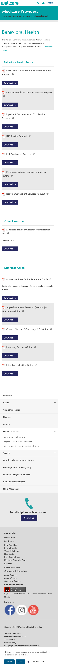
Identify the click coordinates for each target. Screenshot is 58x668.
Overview (7, 395)
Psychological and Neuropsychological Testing (24, 173)
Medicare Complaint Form (15, 560)
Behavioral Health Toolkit (15, 437)
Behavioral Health (40, 16)
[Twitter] (22, 610)
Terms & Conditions (12, 633)
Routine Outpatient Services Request (26, 193)
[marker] (38, 3)
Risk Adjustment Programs (14, 481)
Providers (7, 16)
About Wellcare (10, 578)
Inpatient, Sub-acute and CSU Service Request (23, 116)
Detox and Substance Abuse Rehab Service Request (26, 72)
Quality (6, 424)
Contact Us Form (11, 551)
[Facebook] (10, 610)
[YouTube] (33, 610)
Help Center (9, 554)
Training (6, 453)
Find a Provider (10, 548)
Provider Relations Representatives (18, 460)
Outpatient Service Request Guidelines (21, 446)
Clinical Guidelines (11, 410)
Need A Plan (9, 537)
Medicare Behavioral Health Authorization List (26, 231)
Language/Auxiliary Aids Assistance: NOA (21, 646)
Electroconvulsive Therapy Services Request (29, 92)
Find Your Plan (10, 545)
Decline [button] (9, 662)
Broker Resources (12, 568)
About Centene (10, 575)
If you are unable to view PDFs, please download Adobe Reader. (28, 595)
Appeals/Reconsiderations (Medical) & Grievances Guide (24, 309)
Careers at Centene (12, 581)
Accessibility (9, 639)
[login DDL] (43, 3)
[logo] (10, 3)
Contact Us (29, 518)
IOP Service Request (17, 136)
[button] (35, 661)
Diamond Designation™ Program (16, 474)
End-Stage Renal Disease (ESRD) (17, 467)
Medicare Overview (21, 16)
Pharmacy (7, 417)
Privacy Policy (10, 643)
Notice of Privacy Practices (15, 636)
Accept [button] (20, 662)
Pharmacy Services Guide (19, 347)
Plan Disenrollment (12, 557)
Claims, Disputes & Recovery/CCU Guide (27, 329)
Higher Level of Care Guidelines (18, 441)
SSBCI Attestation (11, 489)
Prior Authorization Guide (20, 365)
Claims (6, 402)
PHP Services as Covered (19, 154)
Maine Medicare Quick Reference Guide (27, 279)
